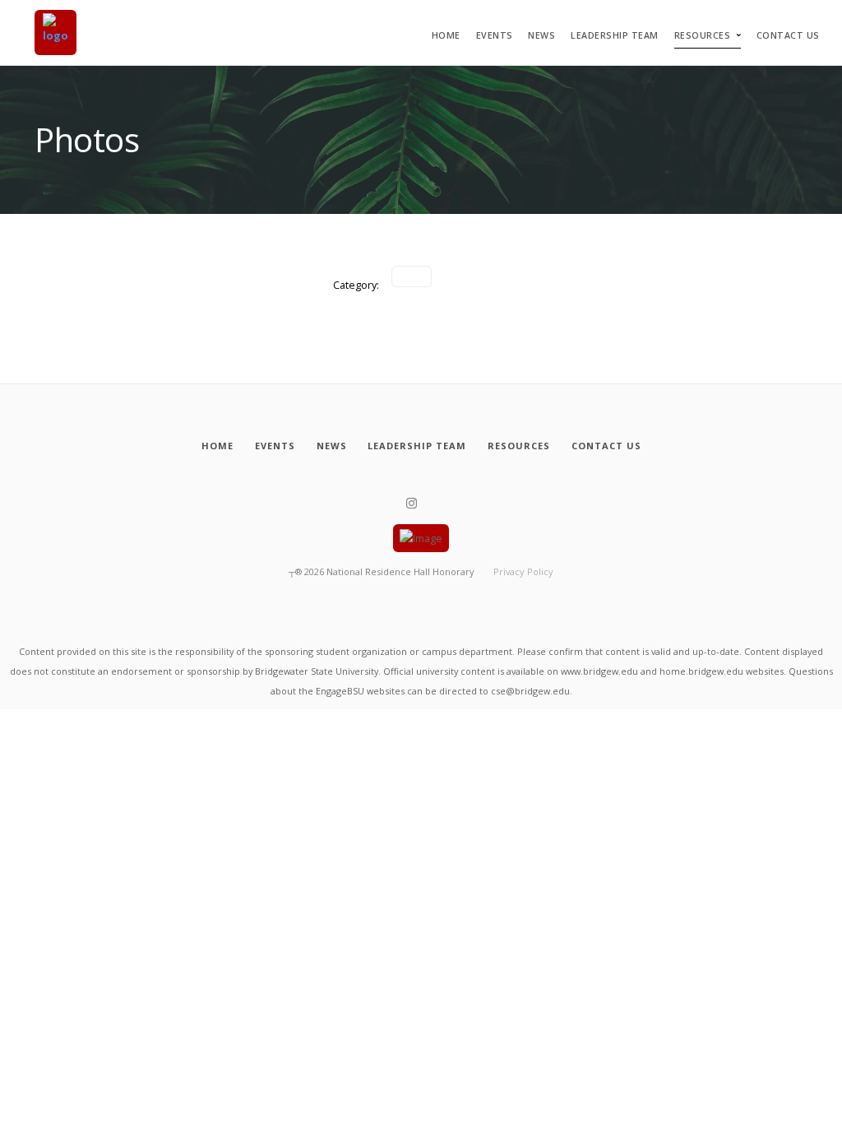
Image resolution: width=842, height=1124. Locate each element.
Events (494, 35)
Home (446, 35)
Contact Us (788, 35)
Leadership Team (615, 35)
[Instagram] (411, 503)
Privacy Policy (523, 571)
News (541, 35)
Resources (702, 35)
